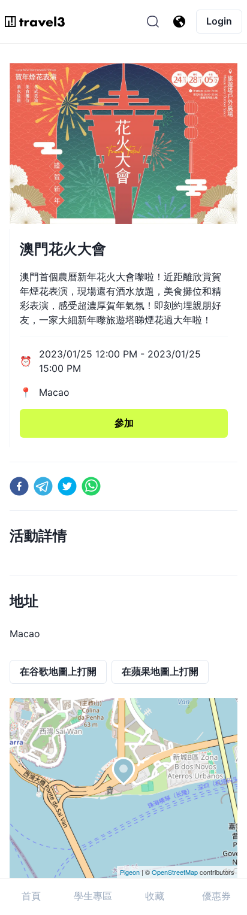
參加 (124, 423)
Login (219, 21)
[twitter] (67, 486)
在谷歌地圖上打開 (58, 671)
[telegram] (43, 486)
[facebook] (19, 486)
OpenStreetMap (175, 872)
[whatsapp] (91, 486)
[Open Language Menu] (179, 21)
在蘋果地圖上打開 (160, 671)
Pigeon (130, 872)
